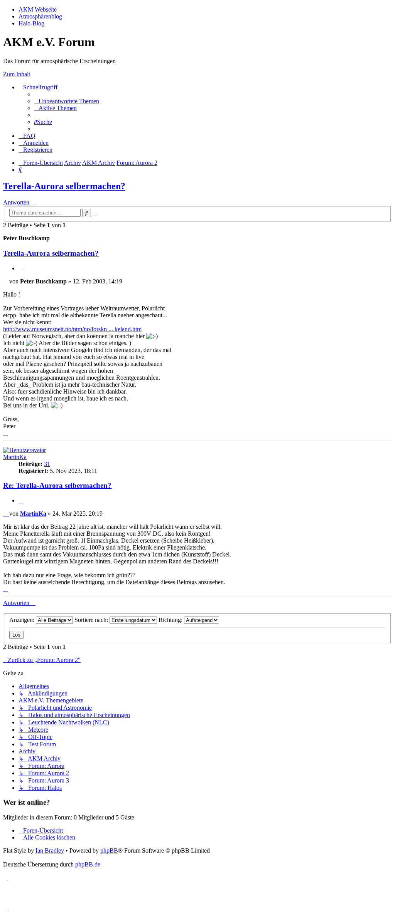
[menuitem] (66, 101)
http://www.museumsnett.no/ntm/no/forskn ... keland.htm (72, 329)
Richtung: (171, 620)
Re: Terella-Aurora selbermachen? (57, 485)
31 (47, 464)
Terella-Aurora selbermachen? (64, 186)
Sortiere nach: (92, 620)
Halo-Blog (31, 23)
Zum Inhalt (16, 74)
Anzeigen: (22, 620)
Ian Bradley (49, 850)
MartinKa (15, 457)
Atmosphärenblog (40, 16)
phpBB (109, 850)
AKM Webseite (38, 9)
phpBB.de (87, 864)
